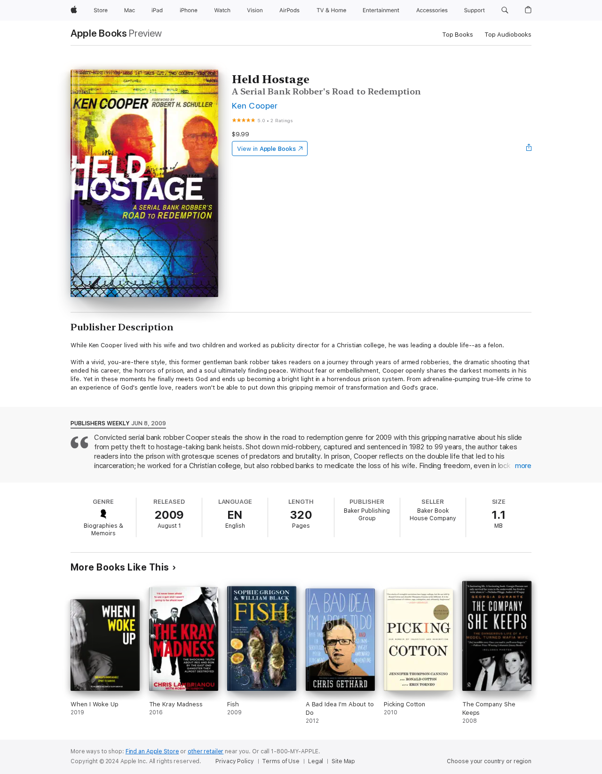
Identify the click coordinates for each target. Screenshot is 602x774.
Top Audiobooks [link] (507, 34)
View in (266, 148)
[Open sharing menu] (529, 148)
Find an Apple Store (152, 751)
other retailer (205, 751)
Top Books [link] (457, 34)
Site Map (343, 761)
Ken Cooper (255, 105)
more (523, 465)
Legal (315, 761)
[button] (505, 10)
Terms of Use (281, 761)
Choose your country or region (489, 761)
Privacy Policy (234, 761)
